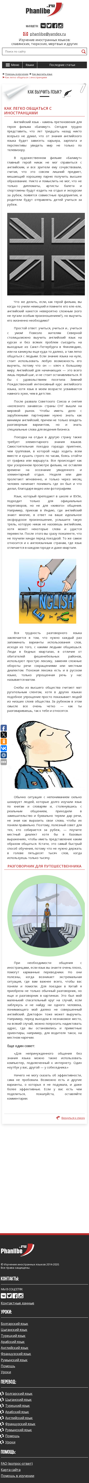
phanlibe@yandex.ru (48, 33)
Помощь (8, 1366)
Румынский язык (14, 1360)
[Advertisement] (44, 1180)
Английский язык (14, 1347)
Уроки (6, 1372)
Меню (14, 65)
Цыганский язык (14, 1329)
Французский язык (16, 1353)
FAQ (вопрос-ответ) (17, 1463)
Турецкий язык (13, 1335)
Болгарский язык (14, 1323)
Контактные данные (17, 1303)
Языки (30, 65)
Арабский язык (13, 1341)
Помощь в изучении (17, 1475)
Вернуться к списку (73, 1118)
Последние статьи (62, 65)
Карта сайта (10, 1469)
